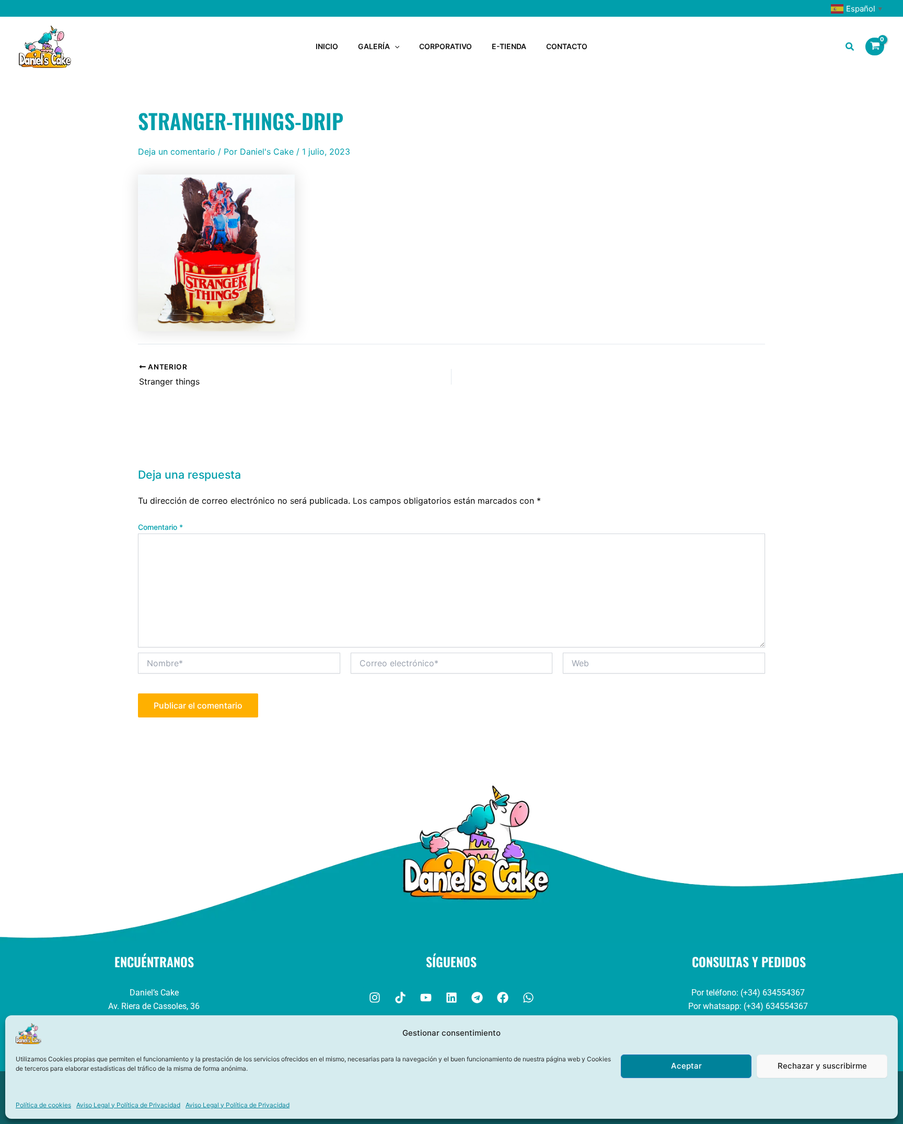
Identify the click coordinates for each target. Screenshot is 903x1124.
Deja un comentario (176, 151)
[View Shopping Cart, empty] (874, 46)
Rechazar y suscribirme (822, 1066)
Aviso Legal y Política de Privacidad (128, 1105)
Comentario (160, 527)
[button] (394, 46)
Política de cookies (43, 1105)
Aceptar (686, 1066)
